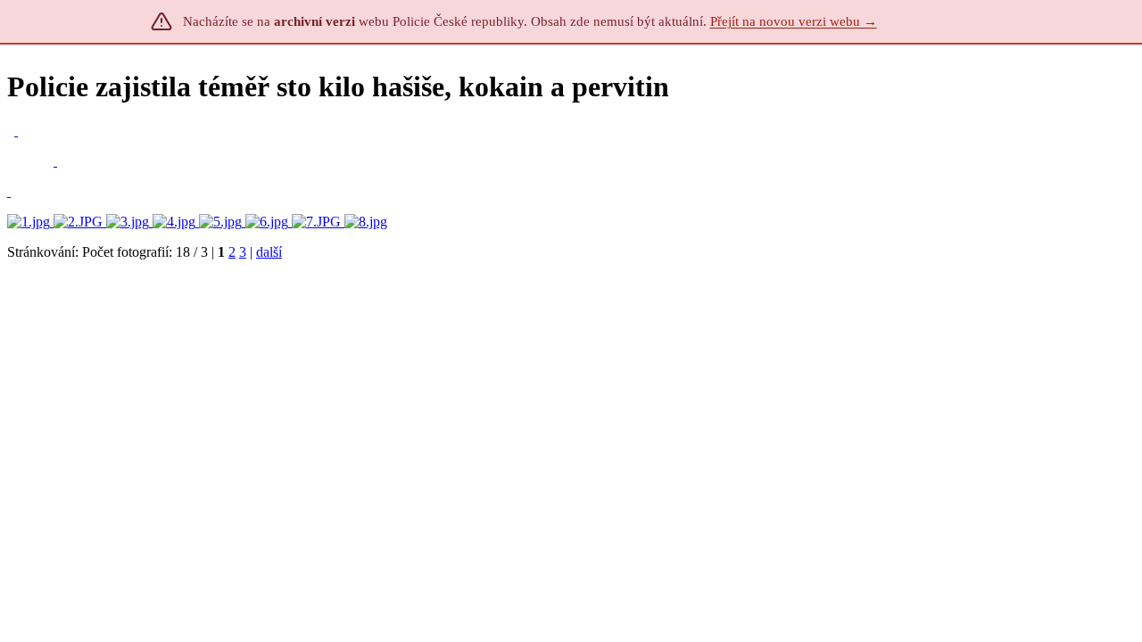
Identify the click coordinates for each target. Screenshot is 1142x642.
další (269, 251)
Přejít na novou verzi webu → (793, 21)
